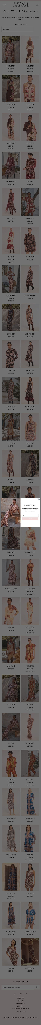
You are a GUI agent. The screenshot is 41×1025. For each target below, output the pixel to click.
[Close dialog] (39, 499)
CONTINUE (30, 518)
